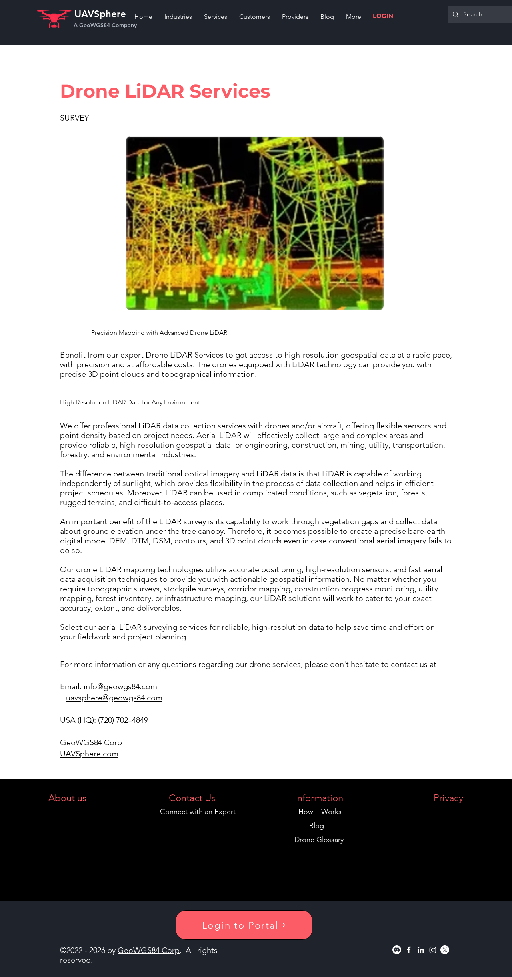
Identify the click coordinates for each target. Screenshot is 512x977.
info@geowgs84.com (120, 686)
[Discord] (396, 949)
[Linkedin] (420, 949)
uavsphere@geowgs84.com (114, 697)
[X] (444, 949)
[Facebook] (408, 949)
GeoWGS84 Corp (91, 742)
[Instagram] (432, 949)
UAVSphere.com (89, 753)
